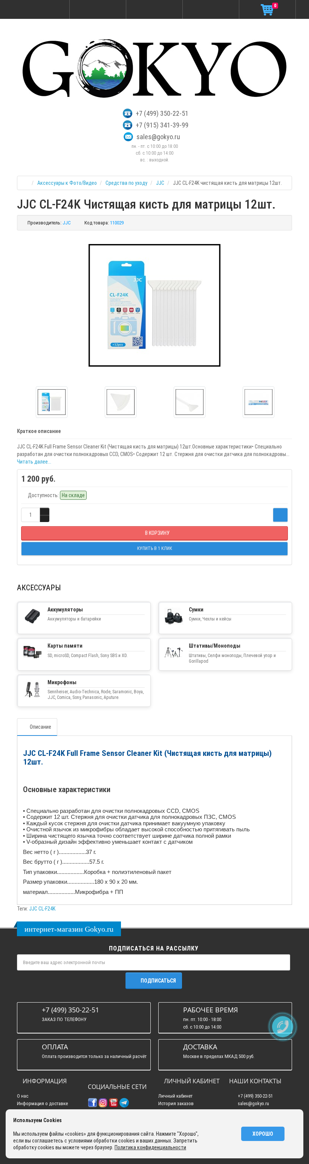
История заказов (176, 1103)
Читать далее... (34, 462)
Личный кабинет (175, 1096)
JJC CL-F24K (42, 909)
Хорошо (262, 1134)
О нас (22, 1096)
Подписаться (158, 981)
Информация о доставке (42, 1103)
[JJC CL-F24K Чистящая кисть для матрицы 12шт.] (154, 305)
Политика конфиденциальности (150, 1147)
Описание (40, 727)
